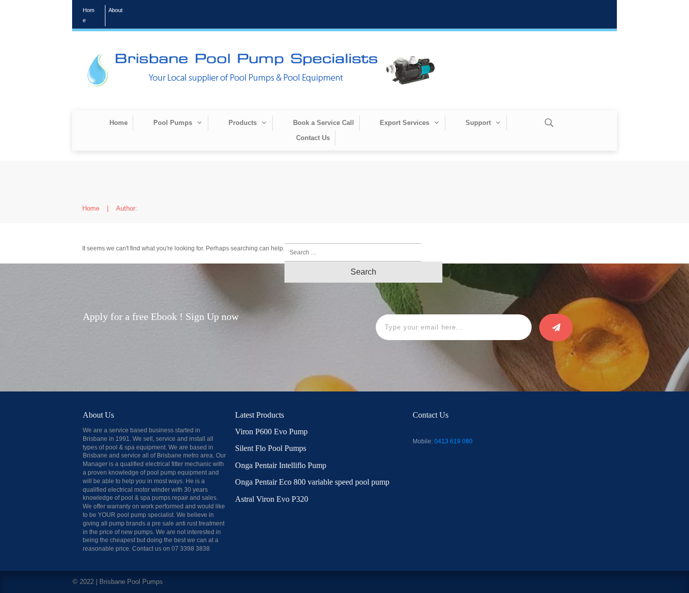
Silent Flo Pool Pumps (270, 448)
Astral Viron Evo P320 (271, 499)
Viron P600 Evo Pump (271, 431)
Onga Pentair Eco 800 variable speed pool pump (312, 482)
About (115, 10)
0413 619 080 (453, 441)
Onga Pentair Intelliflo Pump (280, 465)
